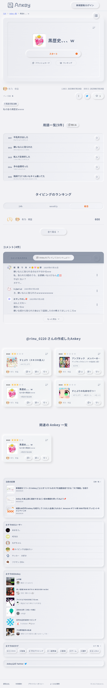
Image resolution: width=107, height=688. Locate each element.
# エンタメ (94, 651)
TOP (4, 14)
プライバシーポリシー (36, 684)
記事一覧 (96, 482)
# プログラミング (36, 651)
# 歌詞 (63, 651)
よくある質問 (55, 684)
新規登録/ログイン (85, 5)
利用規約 (19, 684)
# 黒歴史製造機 (10, 103)
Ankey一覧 (13, 14)
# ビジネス (11, 651)
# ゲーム (73, 651)
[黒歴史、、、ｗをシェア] (87, 96)
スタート (53, 53)
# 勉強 (22, 651)
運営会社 (6, 684)
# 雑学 (83, 651)
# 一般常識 (51, 651)
